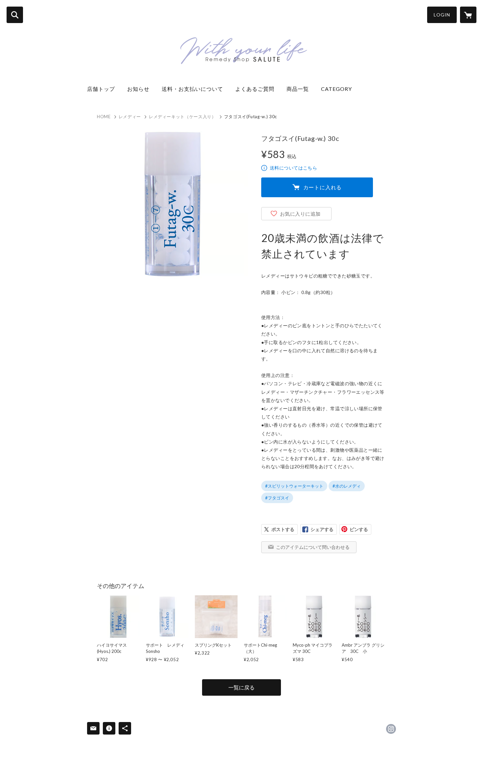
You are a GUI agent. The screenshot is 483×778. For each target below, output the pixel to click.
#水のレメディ (347, 486)
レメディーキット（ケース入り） (182, 116)
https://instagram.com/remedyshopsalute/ (391, 729)
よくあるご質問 (257, 89)
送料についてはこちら (293, 168)
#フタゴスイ (277, 497)
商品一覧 (300, 89)
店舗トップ (104, 89)
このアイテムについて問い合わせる (313, 547)
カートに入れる (322, 187)
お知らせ (141, 89)
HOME (104, 116)
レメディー (130, 116)
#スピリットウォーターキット (294, 486)
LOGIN (442, 14)
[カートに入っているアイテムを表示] (468, 15)
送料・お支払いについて (195, 89)
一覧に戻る (241, 687)
